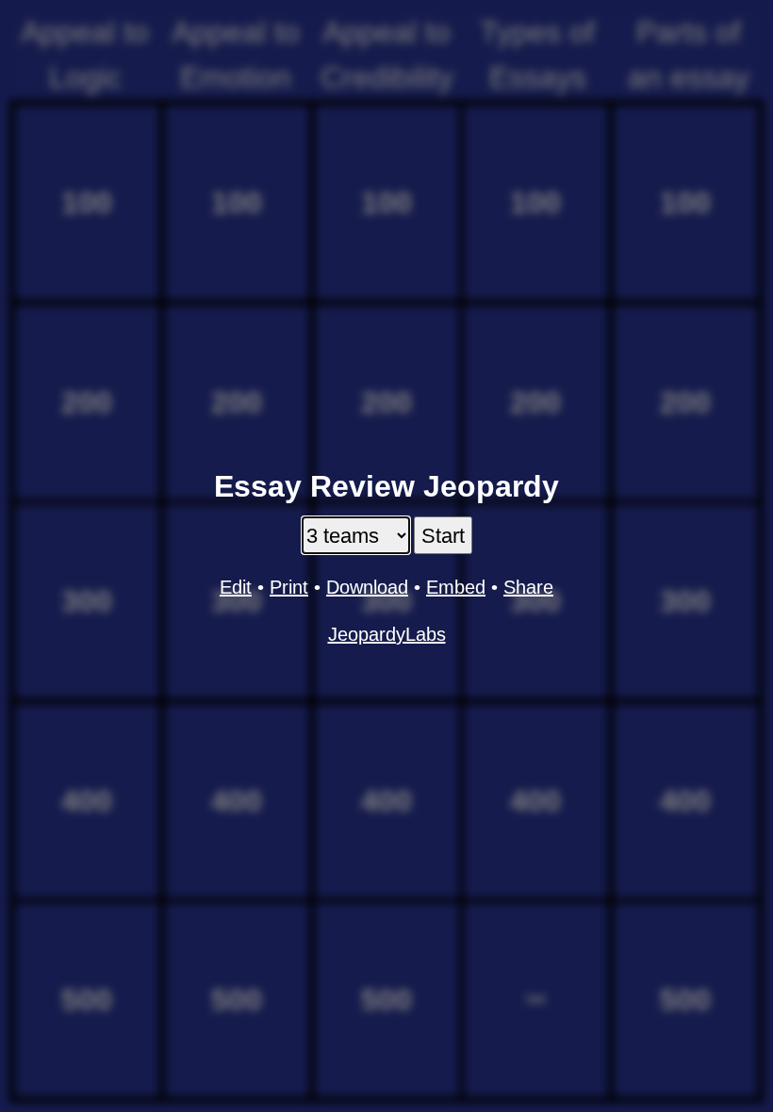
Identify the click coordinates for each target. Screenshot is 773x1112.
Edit (236, 587)
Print (289, 587)
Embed (455, 587)
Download (367, 587)
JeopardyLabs (387, 634)
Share (528, 587)
